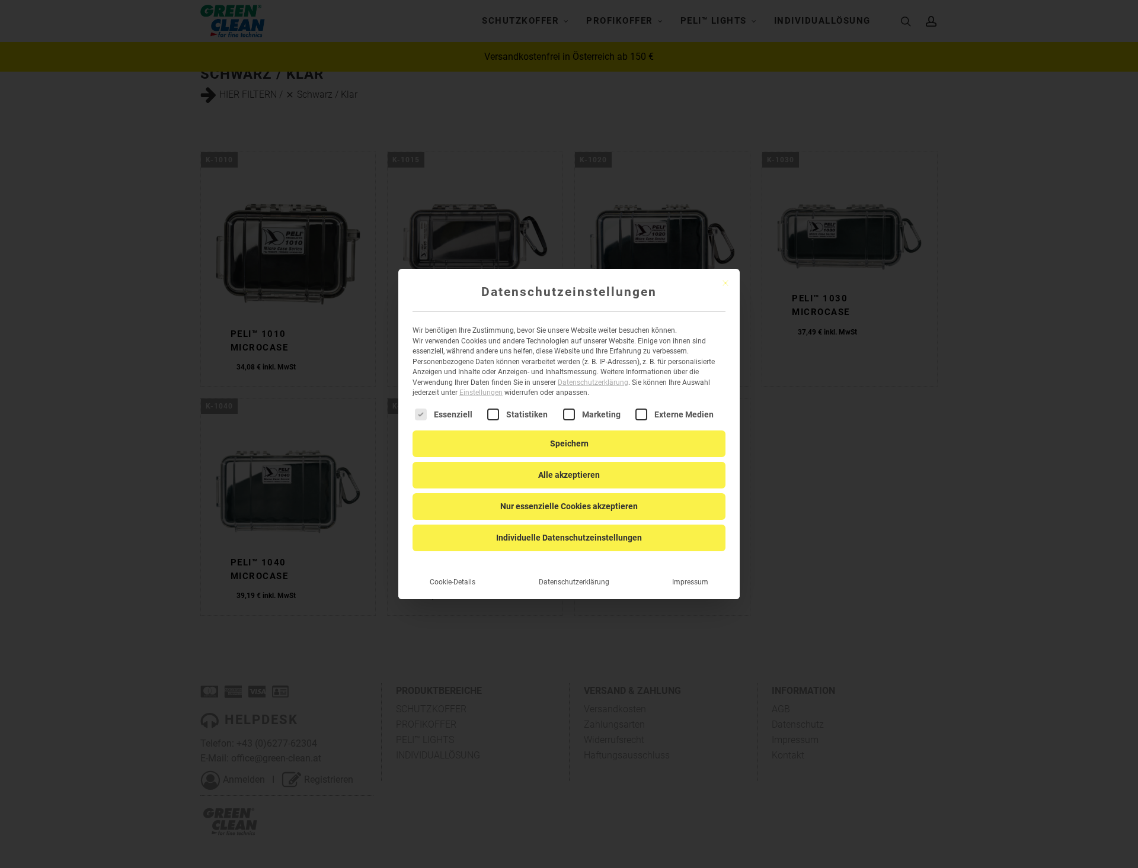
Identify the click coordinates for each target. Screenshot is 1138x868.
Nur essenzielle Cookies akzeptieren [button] (569, 506)
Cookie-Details (452, 582)
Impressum (690, 582)
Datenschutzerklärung (593, 382)
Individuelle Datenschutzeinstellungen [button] (569, 537)
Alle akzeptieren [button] (569, 475)
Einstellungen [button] (481, 392)
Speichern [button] (569, 443)
